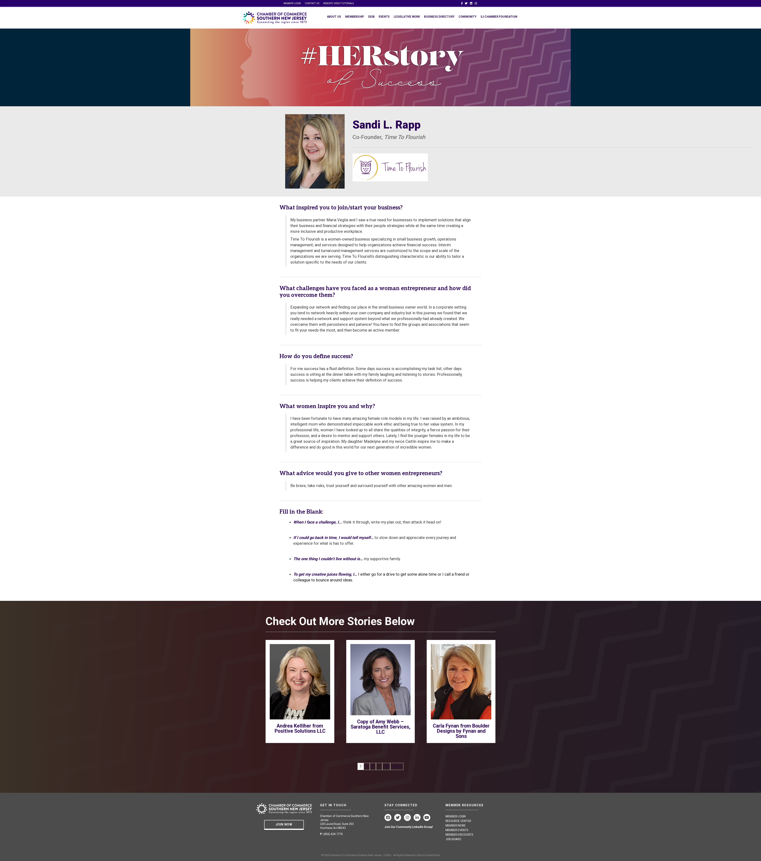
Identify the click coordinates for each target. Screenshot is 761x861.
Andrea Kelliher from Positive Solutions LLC (299, 728)
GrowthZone (432, 855)
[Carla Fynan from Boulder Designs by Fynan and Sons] (461, 681)
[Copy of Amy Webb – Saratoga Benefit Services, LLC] (380, 679)
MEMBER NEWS (456, 825)
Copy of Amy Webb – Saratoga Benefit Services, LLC (380, 727)
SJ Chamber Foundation (499, 16)
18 (386, 766)
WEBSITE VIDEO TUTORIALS (338, 3)
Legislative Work (407, 16)
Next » (396, 766)
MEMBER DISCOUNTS (459, 834)
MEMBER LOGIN (292, 3)
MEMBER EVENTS (457, 830)
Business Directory (439, 16)
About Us (334, 16)
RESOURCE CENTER (458, 821)
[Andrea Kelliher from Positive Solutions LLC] (300, 681)
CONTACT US (312, 3)
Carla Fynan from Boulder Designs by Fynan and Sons (461, 731)
